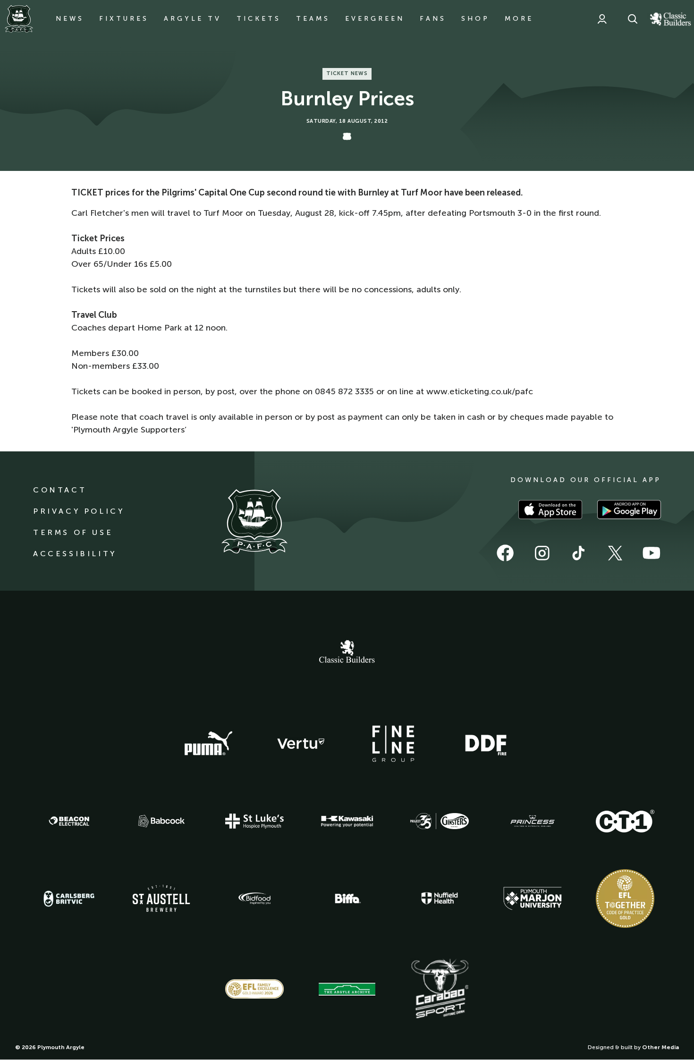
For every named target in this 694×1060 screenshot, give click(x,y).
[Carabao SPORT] (439, 989)
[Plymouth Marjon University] (532, 898)
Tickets (259, 19)
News (70, 19)
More (519, 19)
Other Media (660, 1047)
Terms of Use (73, 532)
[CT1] (625, 821)
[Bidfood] (254, 898)
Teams (313, 19)
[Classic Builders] (347, 652)
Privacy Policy (78, 511)
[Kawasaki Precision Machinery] (347, 821)
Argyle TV (192, 19)
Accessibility (75, 553)
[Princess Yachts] (532, 821)
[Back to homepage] (19, 19)
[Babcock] (161, 821)
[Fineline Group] (393, 743)
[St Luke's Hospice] (254, 821)
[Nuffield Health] (439, 898)
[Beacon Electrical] (69, 821)
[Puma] (208, 743)
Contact (59, 489)
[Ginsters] (439, 821)
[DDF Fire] (486, 743)
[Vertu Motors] (300, 744)
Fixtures (124, 19)
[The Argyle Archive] (347, 989)
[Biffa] (347, 898)
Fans (433, 19)
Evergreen (375, 19)
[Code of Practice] (625, 898)
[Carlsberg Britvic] (69, 898)
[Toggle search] (632, 19)
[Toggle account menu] (602, 19)
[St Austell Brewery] (161, 898)
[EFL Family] (254, 989)
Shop (475, 19)
